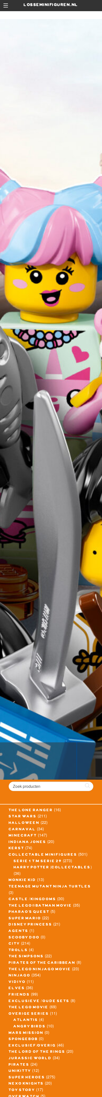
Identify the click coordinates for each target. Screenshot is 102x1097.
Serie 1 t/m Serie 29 (38, 861)
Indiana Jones (27, 842)
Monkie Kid (22, 880)
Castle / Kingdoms (32, 899)
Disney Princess (30, 925)
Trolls (18, 950)
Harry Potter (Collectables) (53, 867)
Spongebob (23, 1039)
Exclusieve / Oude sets (39, 1001)
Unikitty (20, 1071)
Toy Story (22, 1090)
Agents (18, 931)
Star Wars (23, 816)
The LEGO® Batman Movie (40, 906)
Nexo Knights (26, 1084)
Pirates (19, 1065)
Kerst (16, 848)
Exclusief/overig (32, 1046)
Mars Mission (26, 1033)
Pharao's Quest (29, 912)
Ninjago (19, 975)
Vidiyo (17, 982)
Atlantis (26, 1020)
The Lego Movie (29, 1007)
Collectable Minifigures (43, 855)
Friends (19, 995)
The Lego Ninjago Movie (40, 969)
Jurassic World (30, 1058)
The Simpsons (26, 956)
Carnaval (22, 829)
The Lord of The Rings (37, 1052)
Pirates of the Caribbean (42, 963)
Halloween (24, 823)
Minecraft (23, 836)
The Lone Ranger (31, 810)
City (14, 944)
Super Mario (25, 918)
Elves (17, 988)
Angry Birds (30, 1026)
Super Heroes (27, 1077)
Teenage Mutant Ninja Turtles (50, 887)
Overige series (29, 1014)
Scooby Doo (24, 937)
